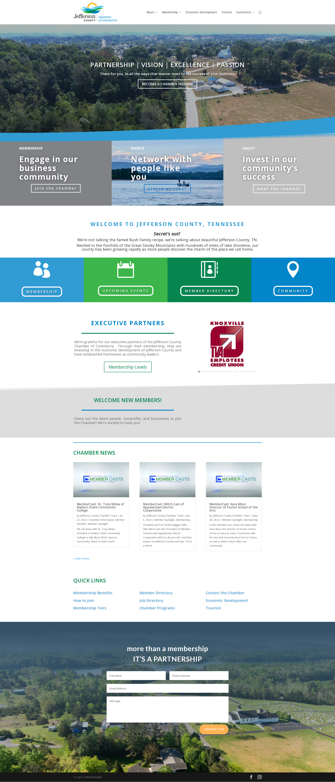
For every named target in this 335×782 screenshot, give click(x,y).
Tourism (226, 12)
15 (240, 371)
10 (225, 371)
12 (231, 371)
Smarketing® (93, 777)
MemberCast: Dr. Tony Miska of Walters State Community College (100, 507)
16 (243, 371)
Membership (170, 12)
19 (252, 371)
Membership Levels (128, 367)
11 (228, 371)
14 (237, 371)
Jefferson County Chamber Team (98, 515)
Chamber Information (101, 519)
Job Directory (151, 600)
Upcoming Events (125, 290)
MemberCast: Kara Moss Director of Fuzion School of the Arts (233, 507)
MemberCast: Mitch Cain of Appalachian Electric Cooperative (163, 507)
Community (243, 12)
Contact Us (214, 729)
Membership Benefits (93, 592)
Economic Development (201, 12)
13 (234, 371)
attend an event (167, 188)
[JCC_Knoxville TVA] (227, 377)
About (150, 12)
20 (255, 371)
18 (249, 371)
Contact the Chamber (225, 592)
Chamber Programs (157, 608)
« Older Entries (81, 558)
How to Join (83, 600)
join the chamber (56, 188)
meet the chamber (279, 188)
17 (246, 371)
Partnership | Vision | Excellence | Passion (167, 64)
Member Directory (209, 290)
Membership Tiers (90, 608)
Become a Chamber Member (167, 84)
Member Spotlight (98, 523)
